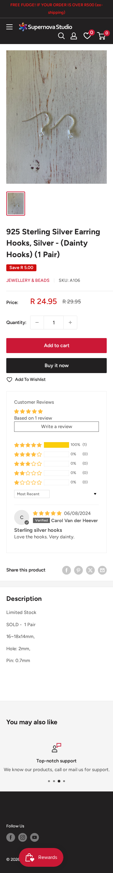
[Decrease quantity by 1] (37, 322)
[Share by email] (102, 570)
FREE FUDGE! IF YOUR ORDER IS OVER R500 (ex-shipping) (56, 8)
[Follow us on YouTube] (34, 837)
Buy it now (57, 365)
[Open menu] (9, 26)
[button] (28, 445)
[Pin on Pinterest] (78, 570)
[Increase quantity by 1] (70, 322)
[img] (48, 513)
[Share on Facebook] (66, 570)
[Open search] (61, 35)
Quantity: (16, 322)
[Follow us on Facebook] (10, 837)
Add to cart (56, 345)
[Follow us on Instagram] (22, 837)
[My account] (74, 35)
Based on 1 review (33, 418)
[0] (101, 36)
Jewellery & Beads (28, 280)
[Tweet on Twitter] (90, 570)
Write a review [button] (56, 426)
